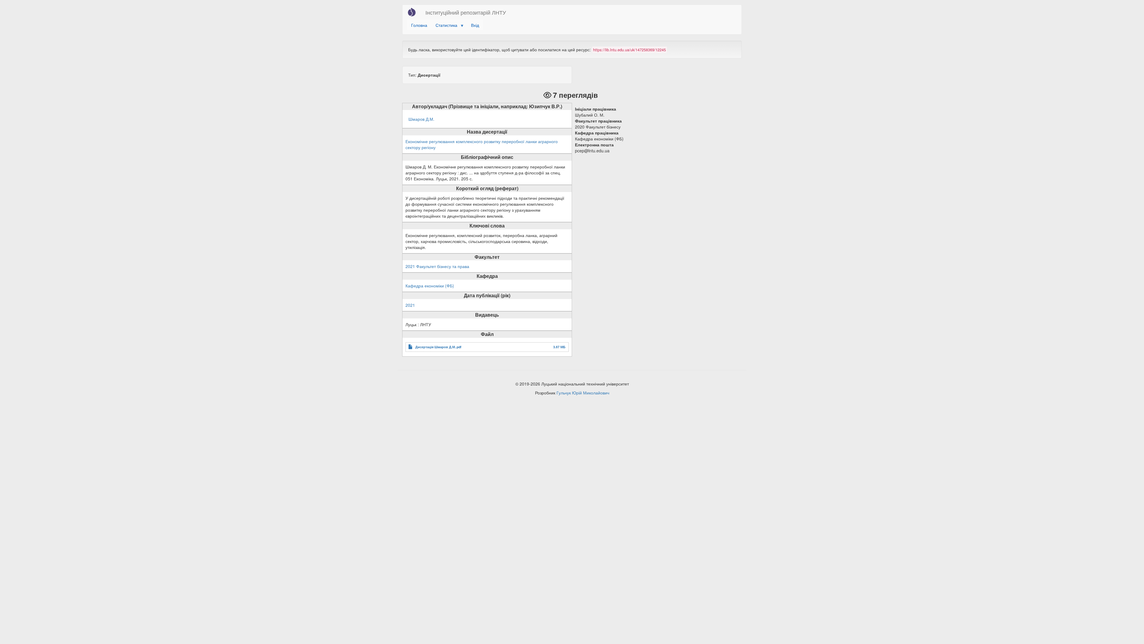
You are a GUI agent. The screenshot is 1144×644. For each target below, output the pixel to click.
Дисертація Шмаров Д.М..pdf (438, 347)
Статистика (444, 26)
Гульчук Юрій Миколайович (583, 393)
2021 (410, 305)
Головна (419, 25)
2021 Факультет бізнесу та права (437, 266)
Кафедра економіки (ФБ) (429, 286)
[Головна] (414, 12)
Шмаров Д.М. (421, 119)
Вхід (475, 25)
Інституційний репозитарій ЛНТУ (465, 12)
